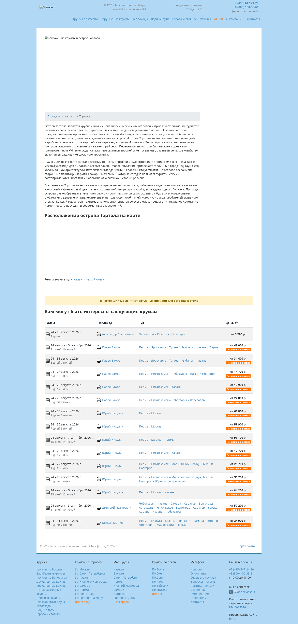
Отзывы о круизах (203, 577)
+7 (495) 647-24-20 (245, 3)
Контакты (253, 19)
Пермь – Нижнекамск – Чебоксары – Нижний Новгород (177, 374)
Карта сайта (246, 546)
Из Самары (83, 585)
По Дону (157, 577)
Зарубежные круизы (115, 19)
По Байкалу (160, 585)
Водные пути (160, 19)
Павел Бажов (111, 347)
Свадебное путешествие (200, 592)
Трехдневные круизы (51, 585)
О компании (234, 19)
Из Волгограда (85, 594)
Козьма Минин (112, 523)
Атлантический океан (89, 279)
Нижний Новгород (126, 585)
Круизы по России (85, 19)
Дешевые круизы (48, 598)
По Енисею (159, 590)
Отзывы (205, 19)
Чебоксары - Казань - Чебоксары (162, 334)
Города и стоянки (184, 19)
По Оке (157, 573)
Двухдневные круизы (51, 581)
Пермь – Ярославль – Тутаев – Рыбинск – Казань (172, 360)
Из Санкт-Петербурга (90, 573)
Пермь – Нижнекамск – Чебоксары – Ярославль (172, 400)
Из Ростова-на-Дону (89, 598)
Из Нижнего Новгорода (91, 581)
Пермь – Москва (150, 413)
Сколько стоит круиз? (51, 602)
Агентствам (199, 598)
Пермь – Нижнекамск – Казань (160, 387)
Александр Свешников (118, 334)
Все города (82, 602)
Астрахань (121, 594)
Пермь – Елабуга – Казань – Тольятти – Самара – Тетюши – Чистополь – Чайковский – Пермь (179, 523)
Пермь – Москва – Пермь (156, 439)
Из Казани (82, 577)
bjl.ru (232, 619)
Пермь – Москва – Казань (157, 492)
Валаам (119, 573)
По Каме (158, 581)
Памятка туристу (202, 585)
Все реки (158, 594)
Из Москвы (82, 569)
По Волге (158, 569)
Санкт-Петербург (125, 577)
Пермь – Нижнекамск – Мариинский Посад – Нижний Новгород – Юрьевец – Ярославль (176, 479)
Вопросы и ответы (203, 581)
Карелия (119, 569)
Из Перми (82, 590)
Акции (218, 19)
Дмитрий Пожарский (116, 507)
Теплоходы (140, 19)
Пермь (118, 581)
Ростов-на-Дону (124, 598)
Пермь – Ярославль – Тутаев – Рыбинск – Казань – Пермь (179, 347)
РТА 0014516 (237, 607)
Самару (119, 590)
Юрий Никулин (112, 413)
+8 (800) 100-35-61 (245, 7)
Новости (196, 569)
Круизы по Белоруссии (52, 577)
